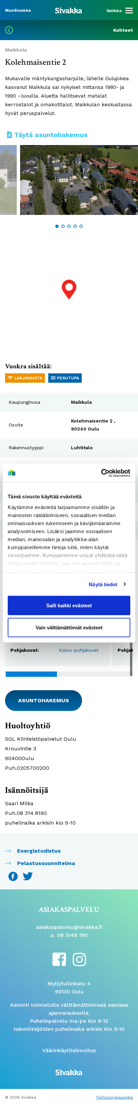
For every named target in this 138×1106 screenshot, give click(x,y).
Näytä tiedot (103, 584)
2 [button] (63, 226)
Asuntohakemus (43, 700)
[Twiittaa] (28, 876)
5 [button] (81, 226)
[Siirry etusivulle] (68, 10)
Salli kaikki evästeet (69, 605)
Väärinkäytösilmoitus (69, 1050)
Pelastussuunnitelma (46, 863)
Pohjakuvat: (24, 650)
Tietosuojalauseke (114, 1097)
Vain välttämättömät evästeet (69, 627)
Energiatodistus (39, 851)
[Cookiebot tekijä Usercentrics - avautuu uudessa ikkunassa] (101, 473)
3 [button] (69, 226)
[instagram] (79, 959)
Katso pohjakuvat (78, 650)
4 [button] (75, 226)
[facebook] (59, 959)
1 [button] (57, 226)
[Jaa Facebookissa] (13, 876)
